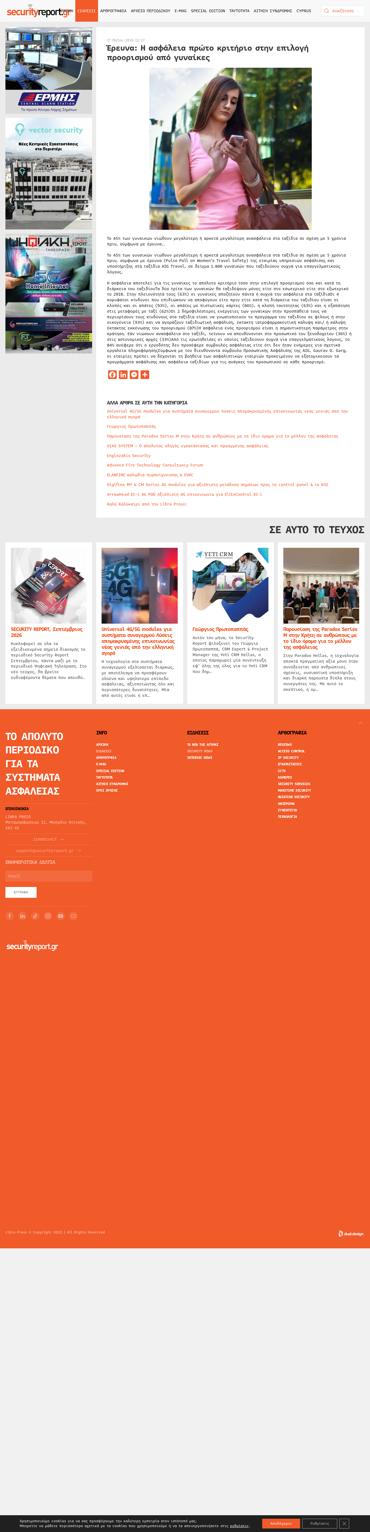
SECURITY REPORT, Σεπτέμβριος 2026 (46, 632)
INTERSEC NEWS (199, 757)
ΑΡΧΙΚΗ (66, 11)
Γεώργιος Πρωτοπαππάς (131, 426)
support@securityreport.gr (45, 851)
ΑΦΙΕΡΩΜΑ (286, 804)
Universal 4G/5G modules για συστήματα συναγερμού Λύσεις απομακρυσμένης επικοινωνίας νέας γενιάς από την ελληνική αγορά (227, 414)
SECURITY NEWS (200, 751)
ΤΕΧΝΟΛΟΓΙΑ (287, 817)
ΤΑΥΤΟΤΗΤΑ (239, 11)
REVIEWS (285, 744)
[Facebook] (9, 916)
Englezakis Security (129, 456)
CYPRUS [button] (304, 11)
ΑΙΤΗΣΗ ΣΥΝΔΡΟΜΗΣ (273, 11)
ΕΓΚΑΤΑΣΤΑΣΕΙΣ (290, 764)
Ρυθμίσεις (319, 1523)
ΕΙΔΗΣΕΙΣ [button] (86, 11)
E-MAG (181, 11)
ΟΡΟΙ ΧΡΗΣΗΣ (107, 790)
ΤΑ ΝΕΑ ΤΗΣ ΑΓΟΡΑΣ (203, 744)
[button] (361, 723)
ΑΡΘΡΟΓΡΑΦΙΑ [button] (113, 11)
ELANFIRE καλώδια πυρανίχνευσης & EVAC (150, 475)
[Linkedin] (22, 916)
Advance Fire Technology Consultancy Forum (155, 465)
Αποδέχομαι (281, 1523)
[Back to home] (39, 11)
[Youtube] (60, 916)
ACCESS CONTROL (291, 751)
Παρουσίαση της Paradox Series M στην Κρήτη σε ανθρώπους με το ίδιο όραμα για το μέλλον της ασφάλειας (222, 436)
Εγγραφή (21, 892)
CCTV (282, 771)
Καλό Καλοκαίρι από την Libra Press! (147, 504)
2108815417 (44, 839)
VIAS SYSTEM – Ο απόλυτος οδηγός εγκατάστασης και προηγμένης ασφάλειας (187, 446)
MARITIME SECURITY (294, 790)
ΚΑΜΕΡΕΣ (285, 777)
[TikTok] (35, 916)
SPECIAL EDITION (208, 11)
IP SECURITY (288, 757)
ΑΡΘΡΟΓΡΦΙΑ (106, 757)
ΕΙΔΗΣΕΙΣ (103, 751)
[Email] (73, 916)
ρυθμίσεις (239, 1526)
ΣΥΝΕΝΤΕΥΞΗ (287, 810)
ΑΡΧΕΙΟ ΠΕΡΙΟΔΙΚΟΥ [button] (150, 11)
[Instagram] (48, 916)
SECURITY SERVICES (294, 784)
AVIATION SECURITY (294, 797)
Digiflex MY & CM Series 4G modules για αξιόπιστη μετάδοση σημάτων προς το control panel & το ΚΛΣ (218, 485)
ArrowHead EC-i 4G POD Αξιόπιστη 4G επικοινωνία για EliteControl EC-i (184, 494)
